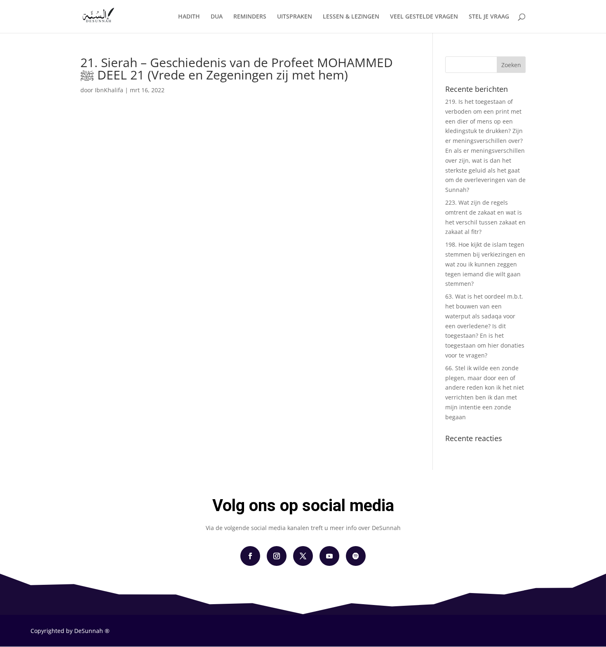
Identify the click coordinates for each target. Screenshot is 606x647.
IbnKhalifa (109, 90)
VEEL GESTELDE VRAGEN (424, 17)
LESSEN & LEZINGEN (351, 17)
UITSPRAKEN (294, 17)
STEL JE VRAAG (489, 17)
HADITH (189, 17)
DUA (217, 17)
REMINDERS (249, 17)
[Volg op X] (303, 556)
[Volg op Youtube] (329, 556)
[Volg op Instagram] (277, 556)
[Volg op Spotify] (356, 556)
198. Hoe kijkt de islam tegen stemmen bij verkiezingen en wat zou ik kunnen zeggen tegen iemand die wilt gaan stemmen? (485, 264)
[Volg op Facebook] (250, 556)
